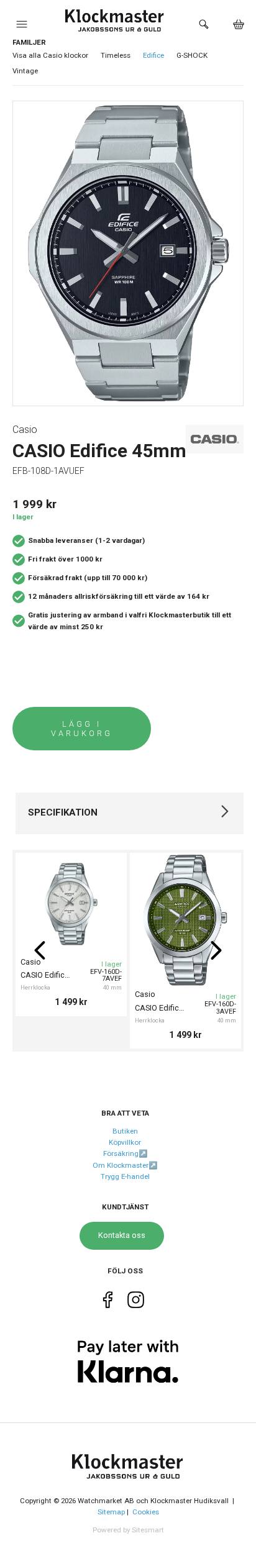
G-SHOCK (192, 55)
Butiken (125, 1131)
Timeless (115, 55)
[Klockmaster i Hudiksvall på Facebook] (108, 1302)
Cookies (145, 1512)
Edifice (153, 55)
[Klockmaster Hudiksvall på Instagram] (136, 1302)
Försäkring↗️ (125, 1153)
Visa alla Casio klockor (50, 55)
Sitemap (111, 1512)
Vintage (25, 70)
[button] (21, 27)
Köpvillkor (125, 1142)
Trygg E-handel (125, 1176)
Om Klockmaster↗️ (125, 1165)
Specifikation (63, 812)
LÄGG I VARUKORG (81, 728)
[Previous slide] (39, 950)
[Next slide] (216, 950)
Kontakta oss (121, 1235)
